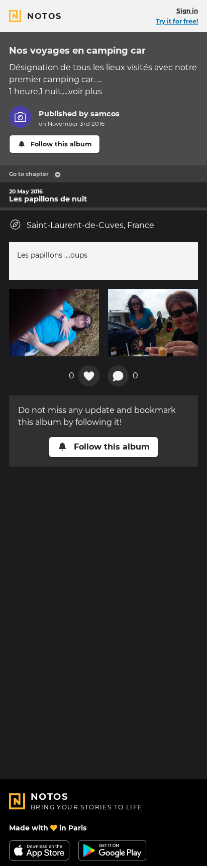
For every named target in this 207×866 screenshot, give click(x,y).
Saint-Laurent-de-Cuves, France (90, 225)
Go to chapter (29, 173)
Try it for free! (177, 21)
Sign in (187, 11)
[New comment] (118, 375)
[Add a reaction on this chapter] (88, 375)
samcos (105, 113)
